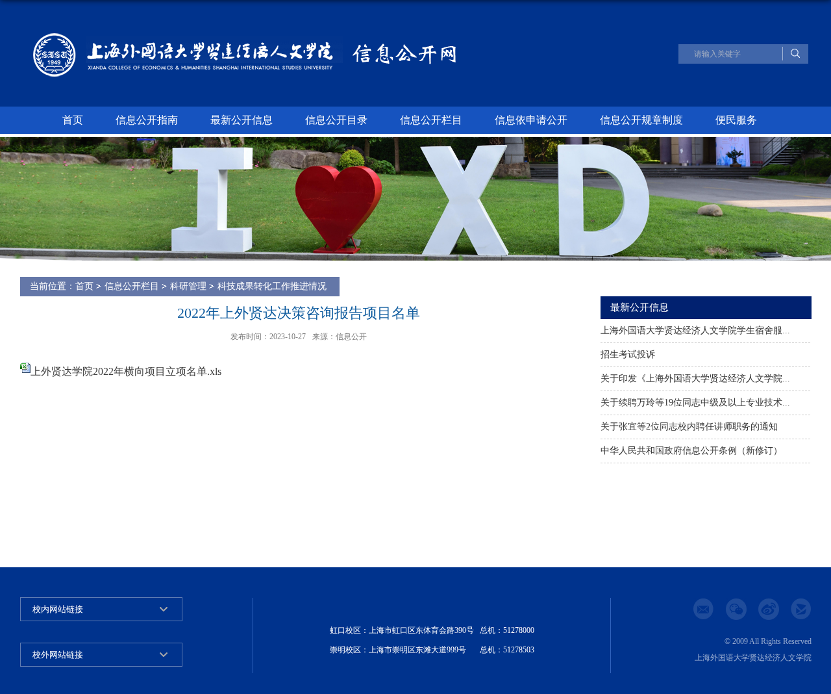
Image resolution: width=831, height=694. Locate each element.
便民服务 (736, 119)
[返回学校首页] (217, 53)
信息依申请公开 (531, 119)
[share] (807, 614)
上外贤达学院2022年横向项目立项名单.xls (126, 371)
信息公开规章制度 (641, 119)
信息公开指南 (147, 119)
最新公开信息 (241, 119)
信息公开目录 (336, 119)
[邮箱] (709, 614)
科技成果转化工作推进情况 (272, 286)
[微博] (774, 614)
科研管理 (188, 286)
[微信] (742, 614)
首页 (72, 119)
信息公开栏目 (431, 119)
